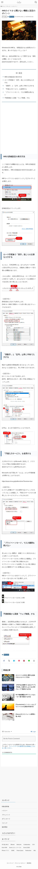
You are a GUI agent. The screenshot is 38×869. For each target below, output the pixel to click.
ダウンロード (6, 819)
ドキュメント (6, 814)
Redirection (28, 850)
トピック (4, 823)
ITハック (12, 16)
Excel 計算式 (26, 847)
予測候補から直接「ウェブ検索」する (17, 98)
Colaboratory (27, 844)
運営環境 (29, 863)
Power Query (20, 850)
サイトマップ (10, 863)
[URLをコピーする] (34, 660)
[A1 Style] (19, 2)
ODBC (12, 850)
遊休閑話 (4, 827)
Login (34, 731)
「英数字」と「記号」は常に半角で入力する (19, 86)
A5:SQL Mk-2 (5, 844)
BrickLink (19, 844)
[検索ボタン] (36, 2)
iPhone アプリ (5, 850)
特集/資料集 (5, 806)
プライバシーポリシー (20, 863)
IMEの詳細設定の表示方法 (13, 77)
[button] (4, 660)
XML (34, 850)
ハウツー (4, 810)
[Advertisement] (19, 127)
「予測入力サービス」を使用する (16, 89)
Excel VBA (4, 847)
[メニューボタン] (2, 2)
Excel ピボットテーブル (15, 847)
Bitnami (12, 844)
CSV (33, 844)
